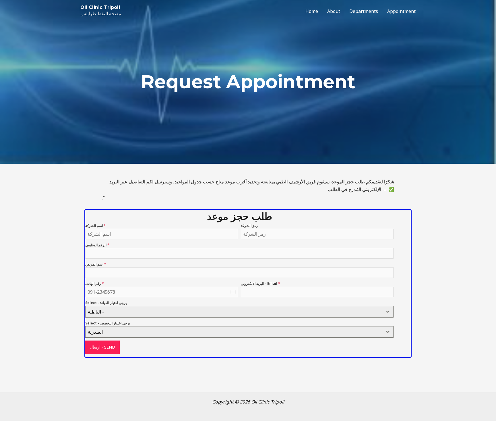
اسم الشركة (95, 225)
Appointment (401, 11)
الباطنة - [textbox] (96, 312)
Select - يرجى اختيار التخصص (107, 323)
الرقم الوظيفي (97, 245)
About (333, 11)
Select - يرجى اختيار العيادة (106, 302)
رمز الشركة (249, 225)
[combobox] (239, 312)
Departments (363, 11)
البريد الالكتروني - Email (260, 283)
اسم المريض (95, 264)
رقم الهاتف (94, 283)
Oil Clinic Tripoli (100, 7)
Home (311, 11)
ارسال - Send (102, 347)
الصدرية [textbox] (95, 332)
